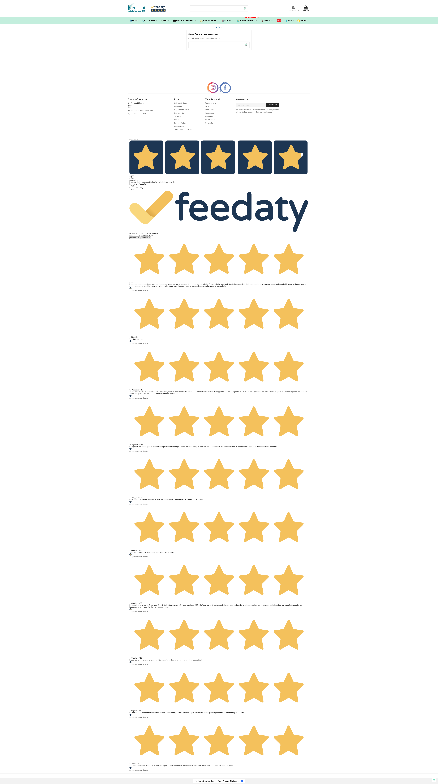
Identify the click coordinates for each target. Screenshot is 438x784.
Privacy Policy (180, 123)
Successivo (145, 238)
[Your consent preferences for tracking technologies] (434, 780)
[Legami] (279, 20)
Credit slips (210, 110)
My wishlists (210, 120)
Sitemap (177, 116)
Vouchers (209, 116)
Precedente (134, 238)
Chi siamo (178, 107)
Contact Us (179, 113)
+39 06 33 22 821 (138, 114)
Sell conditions (180, 103)
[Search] (245, 8)
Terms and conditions (183, 130)
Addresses (209, 113)
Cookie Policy (179, 126)
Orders (208, 107)
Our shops (178, 120)
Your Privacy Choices (227, 781)
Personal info (210, 103)
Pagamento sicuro (182, 110)
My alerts (209, 123)
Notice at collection (204, 781)
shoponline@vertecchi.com (142, 110)
